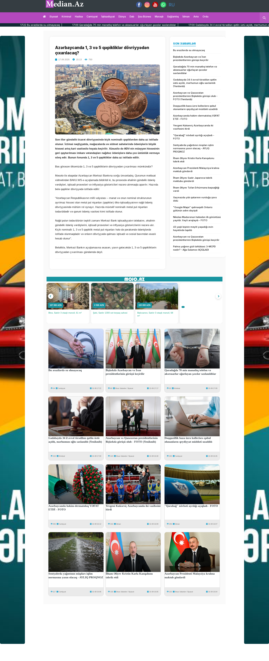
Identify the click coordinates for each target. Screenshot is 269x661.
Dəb (132, 16)
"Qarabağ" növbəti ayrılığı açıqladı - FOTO (193, 137)
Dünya (122, 16)
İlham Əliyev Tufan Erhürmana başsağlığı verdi (196, 189)
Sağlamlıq (173, 16)
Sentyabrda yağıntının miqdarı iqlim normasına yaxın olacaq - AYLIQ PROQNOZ (193, 148)
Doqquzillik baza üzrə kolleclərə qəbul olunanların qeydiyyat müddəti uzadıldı (195, 107)
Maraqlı (159, 16)
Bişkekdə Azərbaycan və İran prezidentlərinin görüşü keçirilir (190, 58)
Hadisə (79, 16)
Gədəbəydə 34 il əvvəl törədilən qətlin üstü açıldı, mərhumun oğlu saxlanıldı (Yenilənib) (195, 83)
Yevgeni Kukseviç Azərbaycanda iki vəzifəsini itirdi (193, 127)
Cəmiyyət (92, 16)
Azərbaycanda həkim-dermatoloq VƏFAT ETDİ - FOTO (196, 117)
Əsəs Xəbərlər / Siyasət (124, 388)
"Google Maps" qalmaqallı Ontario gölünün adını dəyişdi (192, 209)
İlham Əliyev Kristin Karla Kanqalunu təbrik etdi (193, 160)
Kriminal (66, 16)
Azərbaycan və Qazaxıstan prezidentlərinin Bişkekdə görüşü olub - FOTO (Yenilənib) (195, 96)
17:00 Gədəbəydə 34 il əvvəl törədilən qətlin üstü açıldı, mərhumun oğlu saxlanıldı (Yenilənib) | (186, 24)
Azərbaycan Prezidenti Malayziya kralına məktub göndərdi (196, 169)
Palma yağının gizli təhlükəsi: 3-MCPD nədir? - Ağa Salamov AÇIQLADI (194, 248)
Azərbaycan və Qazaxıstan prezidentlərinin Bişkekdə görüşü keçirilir (196, 238)
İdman (186, 16)
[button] (50, 296)
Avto (196, 16)
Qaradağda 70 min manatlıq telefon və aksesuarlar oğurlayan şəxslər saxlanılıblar (195, 70)
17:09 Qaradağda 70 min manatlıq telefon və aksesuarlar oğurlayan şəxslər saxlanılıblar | (67, 24)
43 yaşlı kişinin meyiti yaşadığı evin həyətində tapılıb (193, 228)
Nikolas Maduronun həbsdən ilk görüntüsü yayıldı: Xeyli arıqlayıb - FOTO (197, 219)
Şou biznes (144, 16)
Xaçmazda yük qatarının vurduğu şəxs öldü (195, 199)
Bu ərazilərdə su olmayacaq (189, 50)
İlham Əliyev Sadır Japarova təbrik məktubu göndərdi (192, 179)
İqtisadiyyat (108, 16)
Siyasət (54, 16)
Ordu (205, 16)
